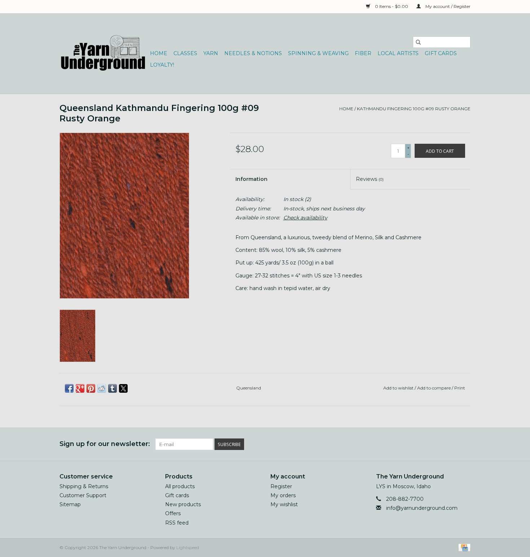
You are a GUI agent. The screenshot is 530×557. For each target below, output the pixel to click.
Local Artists (398, 53)
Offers (173, 513)
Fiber (363, 53)
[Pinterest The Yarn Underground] (452, 444)
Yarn (210, 53)
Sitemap (70, 504)
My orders (283, 495)
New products (183, 504)
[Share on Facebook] (69, 388)
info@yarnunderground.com (422, 508)
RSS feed (177, 523)
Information (251, 179)
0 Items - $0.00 (391, 6)
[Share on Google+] (80, 388)
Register (281, 486)
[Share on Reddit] (101, 388)
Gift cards (441, 53)
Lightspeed (187, 547)
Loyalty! (162, 65)
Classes (185, 53)
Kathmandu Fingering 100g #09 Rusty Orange (414, 108)
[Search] (418, 42)
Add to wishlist (399, 388)
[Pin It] (91, 388)
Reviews (370, 179)
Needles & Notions (253, 53)
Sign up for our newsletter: (104, 444)
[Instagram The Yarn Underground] (465, 444)
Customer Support (82, 495)
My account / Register (447, 6)
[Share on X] (123, 388)
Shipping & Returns (83, 486)
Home (158, 53)
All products (180, 486)
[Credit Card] (463, 547)
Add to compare (434, 388)
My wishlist (284, 504)
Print (459, 388)
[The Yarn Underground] (103, 53)
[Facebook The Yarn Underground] (439, 444)
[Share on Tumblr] (112, 388)
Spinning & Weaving (318, 53)
